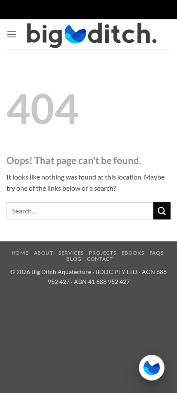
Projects (102, 253)
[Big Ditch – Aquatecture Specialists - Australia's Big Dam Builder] (91, 34)
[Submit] (162, 210)
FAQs (156, 253)
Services (71, 253)
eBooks (133, 253)
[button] (11, 34)
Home (20, 253)
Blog (73, 259)
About (43, 253)
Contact (100, 259)
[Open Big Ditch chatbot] (152, 368)
